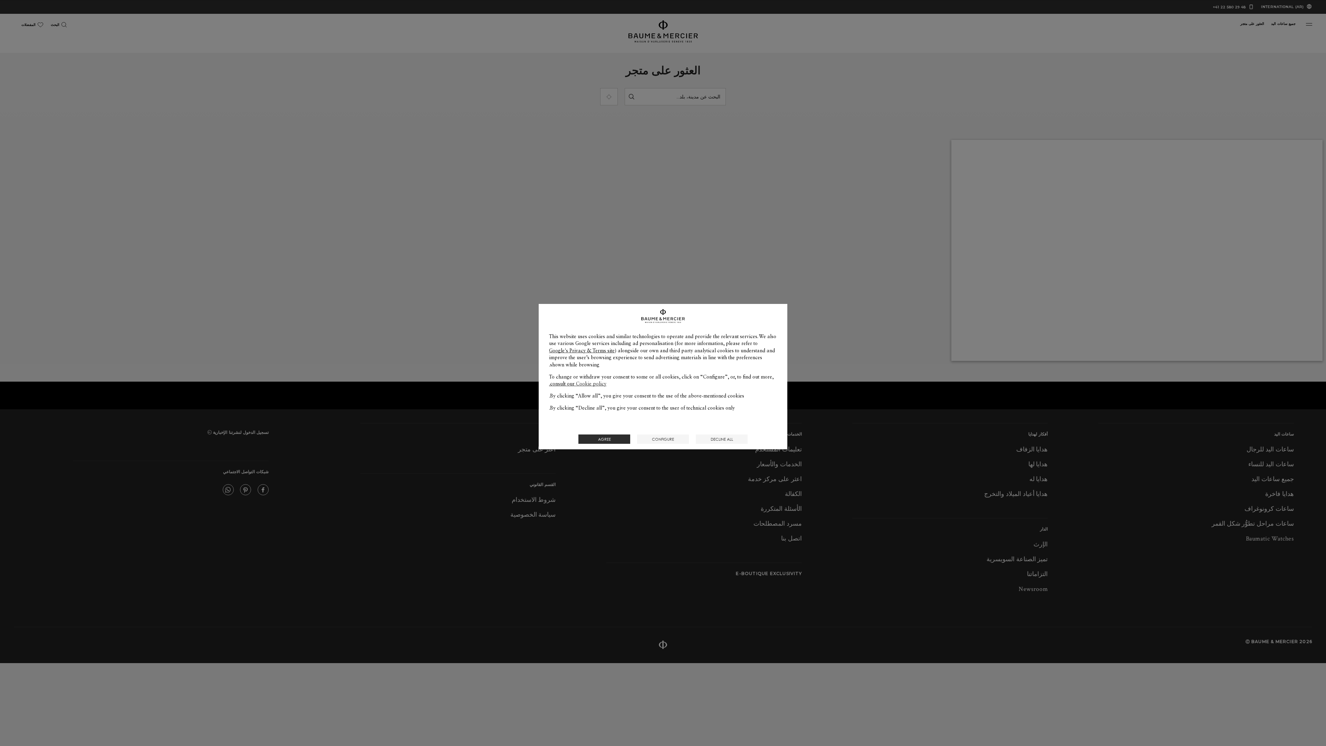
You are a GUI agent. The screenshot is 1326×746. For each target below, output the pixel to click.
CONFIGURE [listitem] (663, 439)
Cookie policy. (577, 383)
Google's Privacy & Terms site (582, 350)
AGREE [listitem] (604, 439)
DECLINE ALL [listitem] (722, 439)
